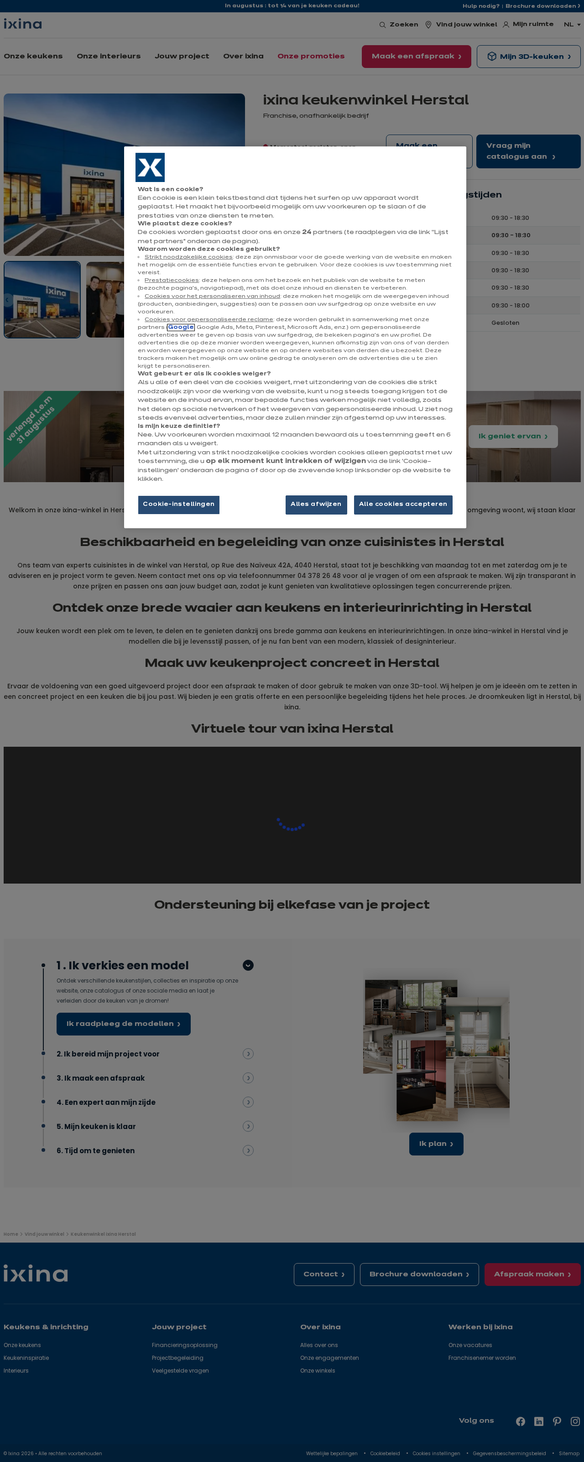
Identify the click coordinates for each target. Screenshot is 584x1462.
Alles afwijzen (316, 504)
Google (181, 327)
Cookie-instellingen (179, 504)
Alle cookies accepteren (403, 504)
